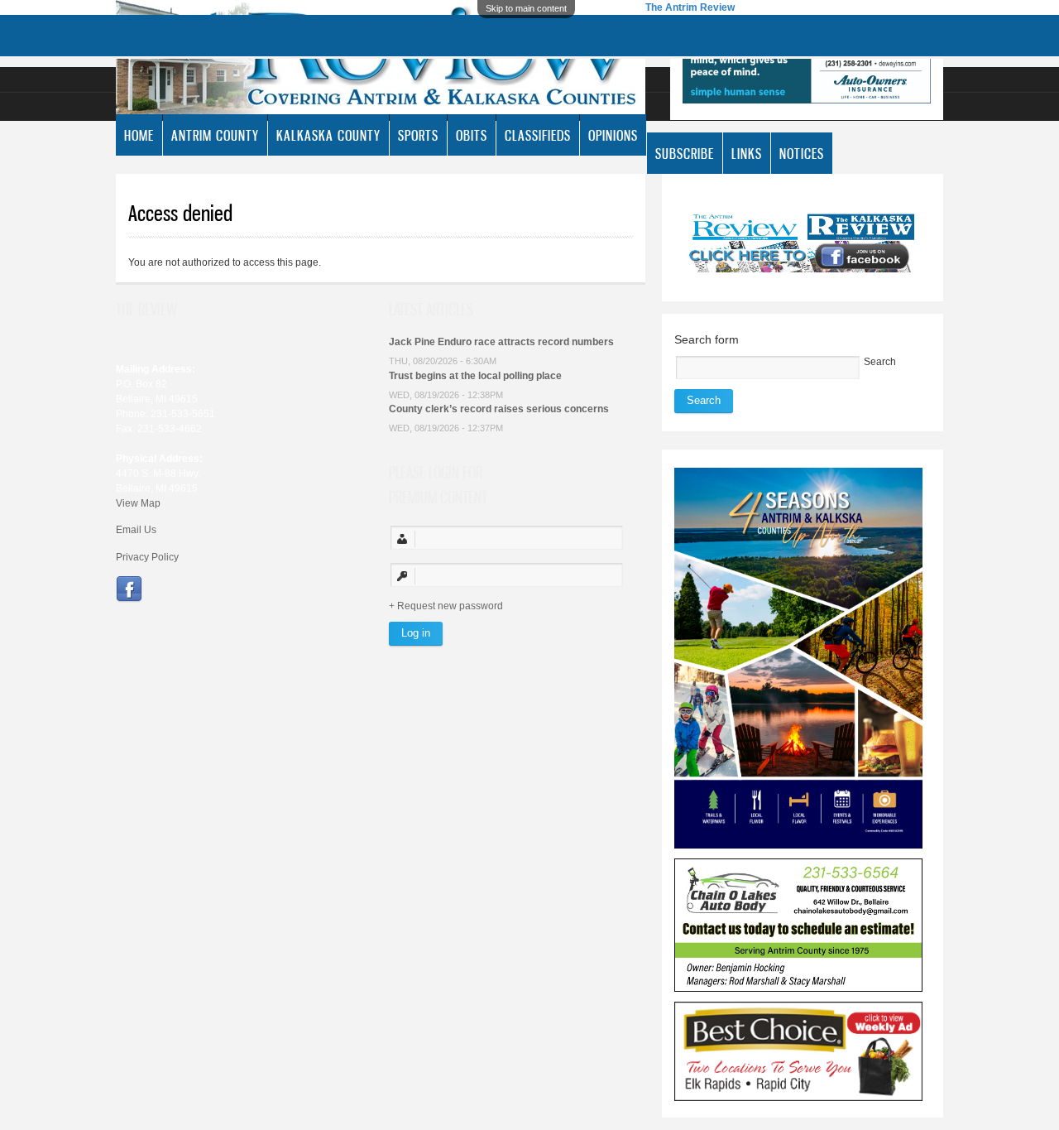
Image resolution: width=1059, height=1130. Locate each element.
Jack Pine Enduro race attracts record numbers (501, 342)
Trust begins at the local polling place (475, 376)
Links (746, 153)
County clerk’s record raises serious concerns (499, 409)
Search (880, 362)
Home (139, 135)
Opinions (613, 135)
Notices (801, 153)
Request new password (450, 606)
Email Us (136, 530)
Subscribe (684, 153)
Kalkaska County (328, 135)
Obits (471, 135)
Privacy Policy (147, 557)
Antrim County (215, 135)
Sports (418, 135)
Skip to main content (526, 8)
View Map (138, 503)
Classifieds (538, 135)
